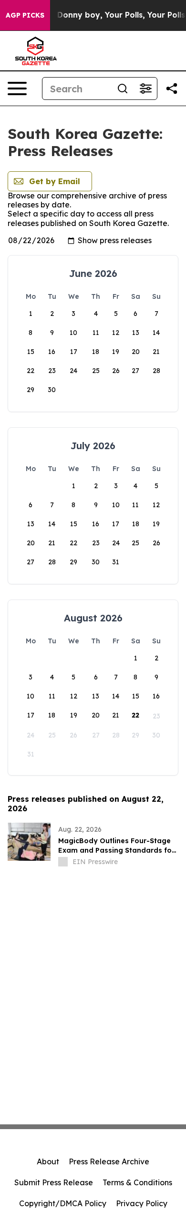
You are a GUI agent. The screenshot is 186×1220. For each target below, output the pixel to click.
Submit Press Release (53, 1182)
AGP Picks (25, 15)
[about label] (63, 861)
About (48, 1161)
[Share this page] (171, 88)
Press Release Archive (109, 1161)
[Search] (122, 88)
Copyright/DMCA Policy (62, 1203)
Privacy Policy (141, 1203)
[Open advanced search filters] (145, 88)
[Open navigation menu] (17, 88)
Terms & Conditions (137, 1182)
